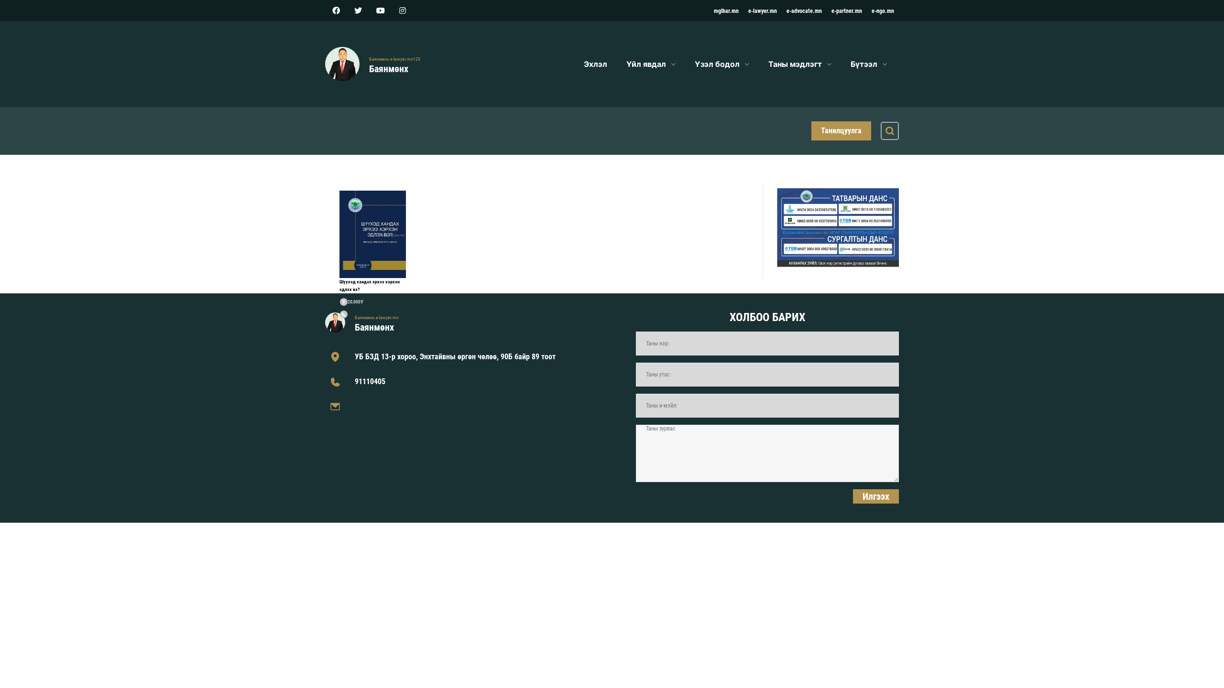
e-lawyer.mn (762, 11)
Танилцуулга (841, 130)
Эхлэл (595, 64)
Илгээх (876, 496)
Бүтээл (864, 64)
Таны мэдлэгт (795, 64)
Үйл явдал (646, 64)
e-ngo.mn (883, 11)
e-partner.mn (846, 11)
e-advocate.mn (804, 11)
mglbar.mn (726, 11)
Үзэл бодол (717, 64)
